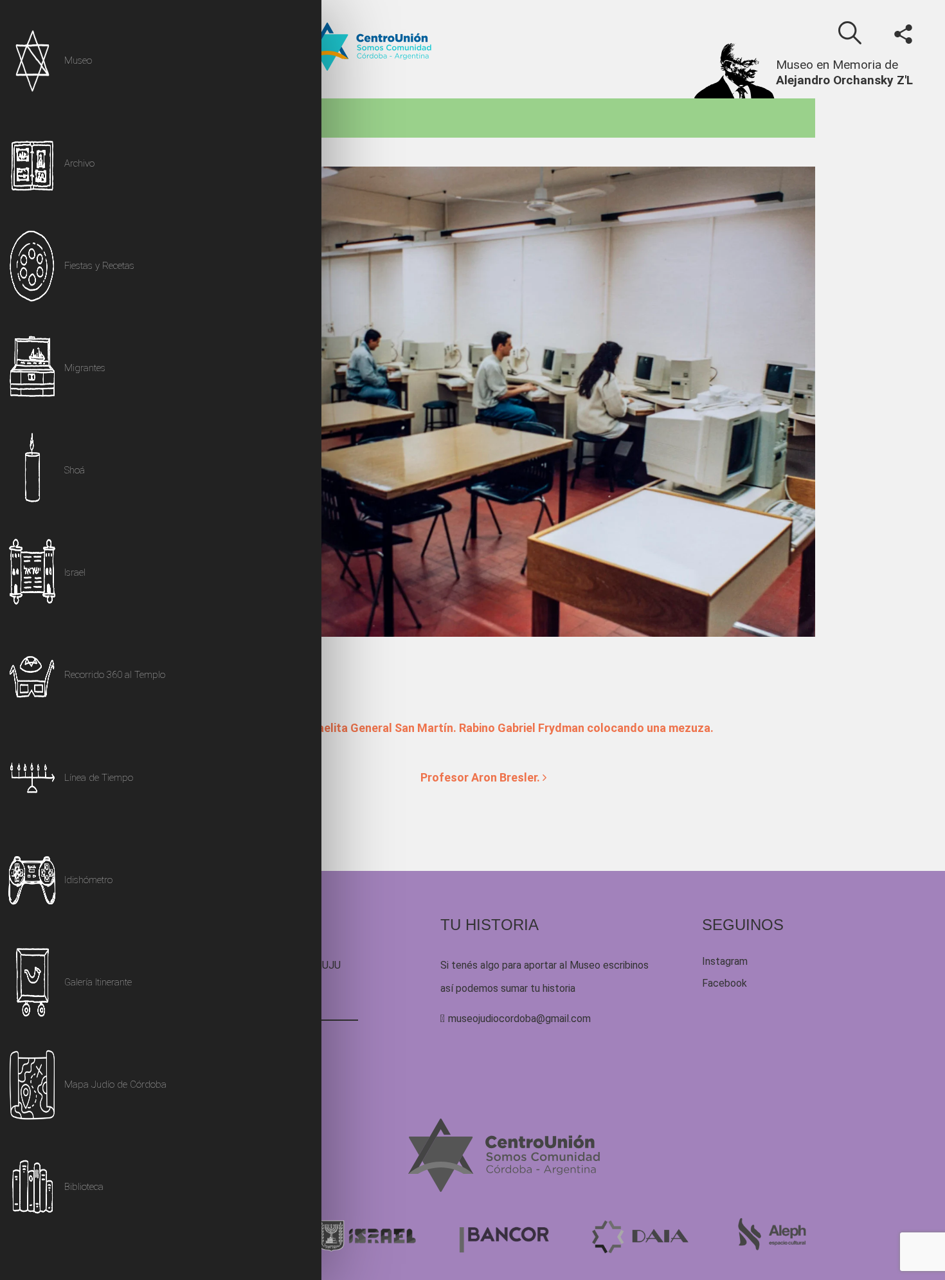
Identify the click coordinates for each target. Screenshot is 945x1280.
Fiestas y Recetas (99, 265)
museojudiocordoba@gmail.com (519, 1018)
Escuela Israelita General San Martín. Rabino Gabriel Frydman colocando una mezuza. (485, 728)
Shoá (74, 470)
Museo (78, 60)
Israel (75, 572)
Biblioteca (84, 1187)
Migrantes (84, 368)
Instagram (725, 961)
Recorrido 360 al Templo (114, 675)
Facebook (724, 983)
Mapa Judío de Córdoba (115, 1084)
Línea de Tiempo (98, 777)
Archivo (79, 163)
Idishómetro (88, 880)
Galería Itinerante (98, 982)
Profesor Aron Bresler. (481, 777)
